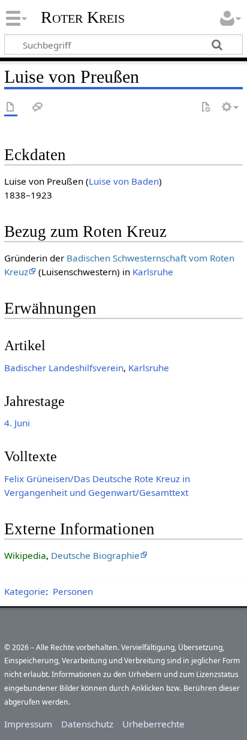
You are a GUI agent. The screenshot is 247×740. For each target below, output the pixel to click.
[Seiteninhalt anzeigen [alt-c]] (10, 108)
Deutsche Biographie (95, 555)
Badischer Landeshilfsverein (63, 368)
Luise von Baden (124, 181)
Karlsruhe (152, 272)
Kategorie (25, 591)
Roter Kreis (83, 17)
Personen (73, 591)
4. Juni (17, 423)
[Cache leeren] (206, 108)
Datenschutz (87, 724)
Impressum (28, 724)
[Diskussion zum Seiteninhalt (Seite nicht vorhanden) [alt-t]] (37, 108)
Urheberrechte (153, 724)
